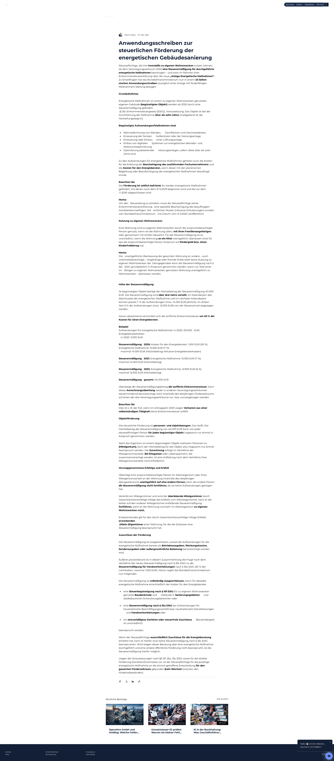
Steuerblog (90, 754)
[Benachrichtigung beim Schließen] (330, 742)
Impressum (90, 752)
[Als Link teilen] (139, 681)
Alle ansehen (222, 699)
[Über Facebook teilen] (120, 681)
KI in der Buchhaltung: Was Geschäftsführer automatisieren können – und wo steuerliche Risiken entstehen (209, 731)
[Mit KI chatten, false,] (329, 756)
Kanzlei (8, 752)
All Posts (110, 17)
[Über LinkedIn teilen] (133, 681)
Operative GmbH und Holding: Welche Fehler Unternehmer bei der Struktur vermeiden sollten (123, 731)
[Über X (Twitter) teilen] (126, 681)
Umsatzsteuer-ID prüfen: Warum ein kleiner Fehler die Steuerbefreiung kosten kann (166, 731)
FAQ (7, 754)
